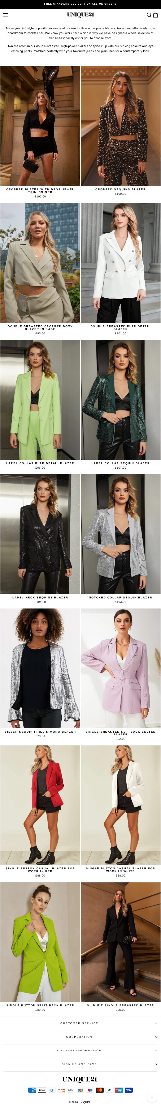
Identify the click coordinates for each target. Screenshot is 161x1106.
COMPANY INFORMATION (79, 1050)
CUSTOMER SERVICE (79, 1023)
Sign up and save (79, 1064)
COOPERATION (79, 1036)
